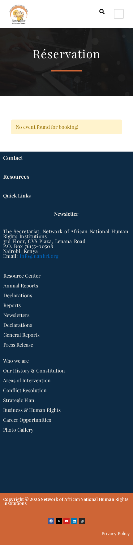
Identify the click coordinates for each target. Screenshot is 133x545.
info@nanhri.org (39, 256)
